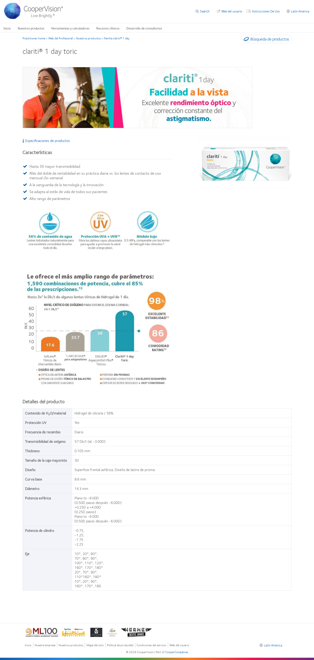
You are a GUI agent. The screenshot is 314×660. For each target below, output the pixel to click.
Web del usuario (231, 11)
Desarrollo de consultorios (144, 28)
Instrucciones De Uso (266, 11)
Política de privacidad (120, 645)
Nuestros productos (31, 28)
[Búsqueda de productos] (245, 39)
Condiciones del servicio (151, 645)
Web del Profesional (60, 38)
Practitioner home (34, 38)
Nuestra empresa (45, 645)
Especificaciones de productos (47, 140)
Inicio (7, 28)
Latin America (300, 11)
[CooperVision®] (35, 17)
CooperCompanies (176, 652)
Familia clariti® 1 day (116, 38)
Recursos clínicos (108, 28)
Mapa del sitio (95, 645)
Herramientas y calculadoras (70, 28)
